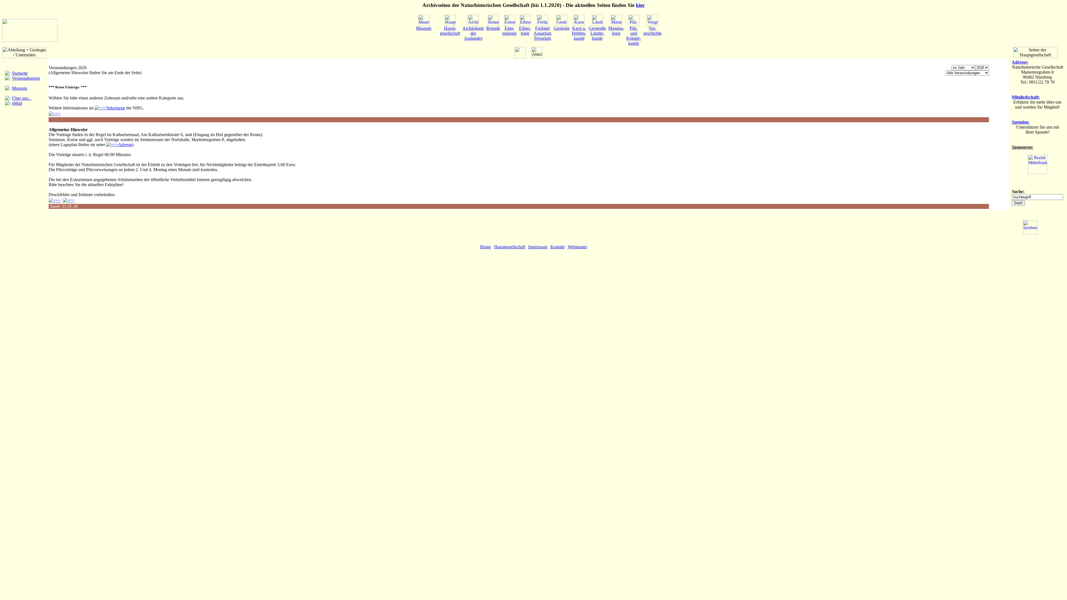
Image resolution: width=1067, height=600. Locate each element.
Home (485, 246)
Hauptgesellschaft (509, 246)
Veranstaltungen (26, 78)
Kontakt (557, 246)
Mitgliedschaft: (1026, 97)
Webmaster (577, 246)
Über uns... (21, 98)
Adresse (125, 144)
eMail (17, 103)
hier (640, 5)
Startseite (20, 73)
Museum (19, 88)
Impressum (537, 246)
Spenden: (1020, 122)
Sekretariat (115, 108)
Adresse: (1020, 62)
